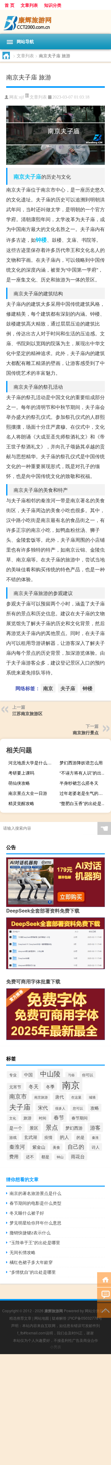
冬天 (34, 1086)
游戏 (13, 1137)
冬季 (50, 1086)
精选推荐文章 (20, 1318)
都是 (45, 1156)
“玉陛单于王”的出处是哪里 (35, 1242)
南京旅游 (41, 1097)
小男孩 (55, 1346)
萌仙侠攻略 (19, 783)
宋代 (43, 1107)
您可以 (78, 1108)
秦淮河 (17, 1146)
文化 (12, 1117)
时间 (42, 1117)
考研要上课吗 (21, 773)
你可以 (87, 1074)
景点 (52, 1127)
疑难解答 (59, 1318)
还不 (30, 1156)
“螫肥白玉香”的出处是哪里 (84, 803)
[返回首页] (104, 1279)
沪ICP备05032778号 (85, 1318)
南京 (19, 176)
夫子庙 (33, 176)
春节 (59, 1117)
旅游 (27, 1118)
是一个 (15, 1128)
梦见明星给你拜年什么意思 (35, 1223)
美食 (56, 1147)
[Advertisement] (55, 1409)
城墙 (92, 1097)
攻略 (94, 1108)
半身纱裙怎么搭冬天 (79, 783)
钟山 (60, 1157)
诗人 (96, 1147)
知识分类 (52, 5)
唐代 (59, 1097)
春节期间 (80, 1118)
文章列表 (29, 5)
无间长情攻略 (22, 1252)
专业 (13, 1074)
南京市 (18, 1096)
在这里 (76, 1097)
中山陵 (50, 1073)
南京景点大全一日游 (27, 793)
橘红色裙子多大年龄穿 (31, 1262)
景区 (34, 1128)
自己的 (76, 1146)
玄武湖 (30, 1137)
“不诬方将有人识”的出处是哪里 (84, 773)
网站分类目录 (96, 1310)
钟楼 (41, 240)
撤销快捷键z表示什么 (30, 1232)
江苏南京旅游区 (27, 713)
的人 (64, 1137)
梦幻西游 (74, 1127)
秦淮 (95, 1137)
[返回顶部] (104, 1310)
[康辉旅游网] (55, 22)
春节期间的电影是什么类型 (35, 1203)
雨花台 (78, 1156)
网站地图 (41, 1318)
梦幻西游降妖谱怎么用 (81, 762)
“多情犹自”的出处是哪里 (33, 1272)
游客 (95, 1127)
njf (21, 97)
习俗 (71, 1075)
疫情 (48, 1137)
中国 (28, 1074)
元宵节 (15, 1087)
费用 (13, 1156)
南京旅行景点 (86, 732)
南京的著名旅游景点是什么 (35, 1193)
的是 (80, 1137)
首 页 (9, 5)
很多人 (60, 1108)
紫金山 (38, 1147)
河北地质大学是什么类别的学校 (33, 762)
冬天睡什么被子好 (27, 1213)
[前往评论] (104, 1294)
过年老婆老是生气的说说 (83, 793)
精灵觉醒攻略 (21, 803)
